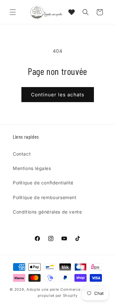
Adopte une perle (43, 289)
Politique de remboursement (45, 197)
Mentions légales (32, 168)
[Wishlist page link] (71, 12)
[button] (13, 12)
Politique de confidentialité (43, 182)
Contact (22, 154)
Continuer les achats (57, 95)
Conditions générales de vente (47, 211)
